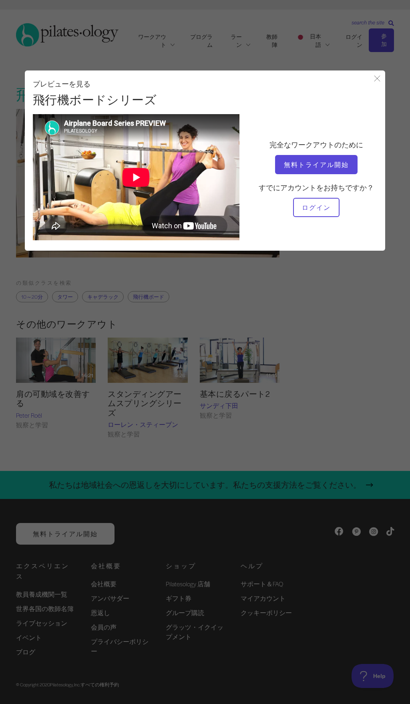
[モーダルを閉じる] (377, 79)
